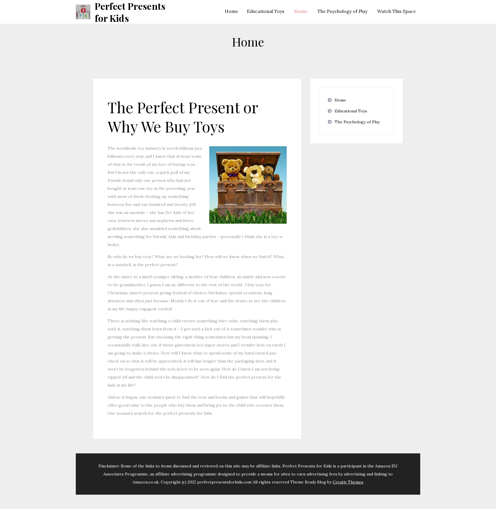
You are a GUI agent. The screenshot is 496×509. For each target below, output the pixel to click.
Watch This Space (396, 11)
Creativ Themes (348, 482)
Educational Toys (265, 11)
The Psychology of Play (342, 11)
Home (231, 11)
